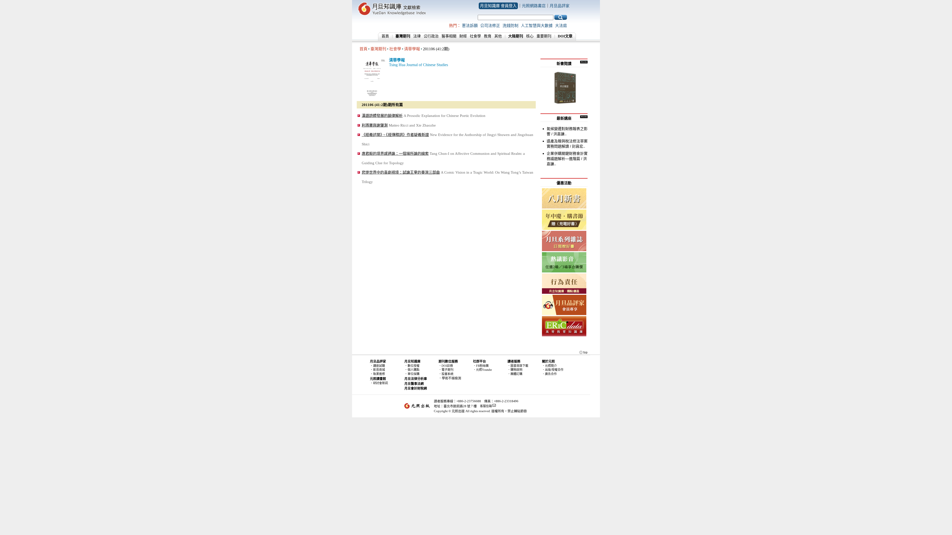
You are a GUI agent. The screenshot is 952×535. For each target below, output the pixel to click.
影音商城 (379, 370)
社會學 (475, 36)
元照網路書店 (534, 6)
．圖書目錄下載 (517, 366)
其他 (498, 36)
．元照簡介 (549, 366)
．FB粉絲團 (481, 366)
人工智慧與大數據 (537, 26)
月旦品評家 (559, 6)
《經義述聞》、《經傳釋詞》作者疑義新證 (395, 135)
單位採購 (413, 374)
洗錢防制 (510, 26)
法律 (417, 36)
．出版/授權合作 (553, 370)
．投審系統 (446, 374)
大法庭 (561, 26)
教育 (487, 36)
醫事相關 (449, 36)
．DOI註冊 (446, 366)
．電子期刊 (446, 370)
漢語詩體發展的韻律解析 (382, 115)
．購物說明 (514, 370)
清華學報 (412, 49)
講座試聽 (379, 366)
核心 (530, 36)
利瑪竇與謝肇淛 (375, 125)
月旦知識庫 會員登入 (498, 6)
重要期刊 (543, 36)
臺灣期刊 (378, 49)
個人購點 (413, 370)
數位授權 (413, 366)
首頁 (385, 36)
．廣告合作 (549, 374)
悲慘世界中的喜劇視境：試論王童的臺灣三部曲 (401, 172)
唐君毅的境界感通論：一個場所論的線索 (395, 153)
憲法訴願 (470, 26)
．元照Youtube (482, 370)
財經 (463, 36)
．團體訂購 (514, 374)
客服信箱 (486, 406)
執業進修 (379, 374)
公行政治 (431, 36)
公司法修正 (490, 26)
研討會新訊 (380, 383)
